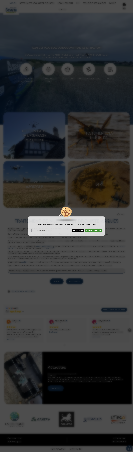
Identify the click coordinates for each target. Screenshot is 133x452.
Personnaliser (78, 230)
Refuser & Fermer (39, 230)
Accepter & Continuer (93, 230)
